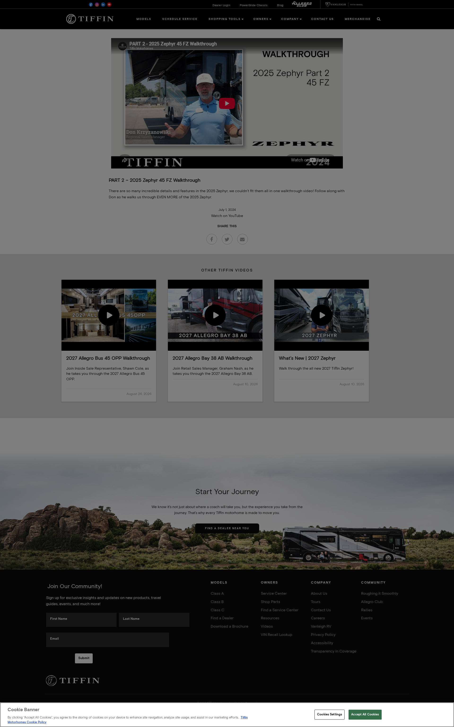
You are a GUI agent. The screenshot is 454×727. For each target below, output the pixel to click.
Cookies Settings (329, 714)
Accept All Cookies (365, 714)
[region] (227, 714)
